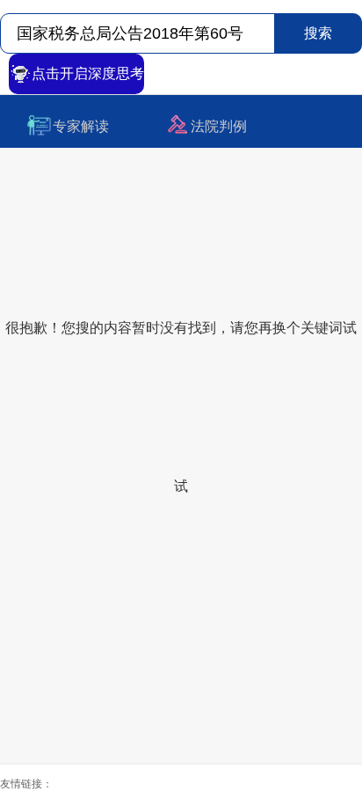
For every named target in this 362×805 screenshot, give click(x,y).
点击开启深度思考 (88, 73)
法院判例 (219, 126)
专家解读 (81, 126)
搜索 (318, 33)
